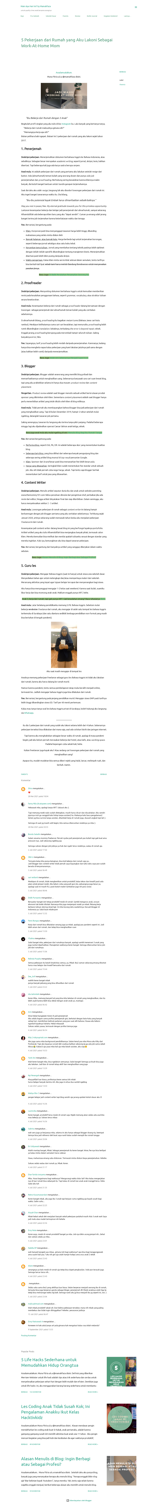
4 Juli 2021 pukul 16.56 (37, 1121)
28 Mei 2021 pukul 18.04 (38, 796)
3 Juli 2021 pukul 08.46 (37, 891)
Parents (65, 16)
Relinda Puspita (34, 959)
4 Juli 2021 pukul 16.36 (37, 1104)
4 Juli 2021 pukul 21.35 (37, 1188)
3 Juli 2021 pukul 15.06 (37, 952)
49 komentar (35, 1444)
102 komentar (35, 1392)
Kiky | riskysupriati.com (37, 1037)
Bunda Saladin (34, 834)
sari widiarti (33, 877)
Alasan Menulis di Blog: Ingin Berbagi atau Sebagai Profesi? (69, 557)
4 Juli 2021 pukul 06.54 (37, 1030)
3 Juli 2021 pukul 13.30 (37, 931)
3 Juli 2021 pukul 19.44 (37, 969)
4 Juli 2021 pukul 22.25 (37, 1205)
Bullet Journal (92, 16)
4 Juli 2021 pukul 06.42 (37, 1005)
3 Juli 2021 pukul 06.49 (37, 870)
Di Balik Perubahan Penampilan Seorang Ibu (69, 274)
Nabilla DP (32, 1248)
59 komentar (35, 1491)
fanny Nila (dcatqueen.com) (39, 804)
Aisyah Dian (33, 1212)
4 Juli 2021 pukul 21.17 (37, 1167)
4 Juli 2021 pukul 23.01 (37, 1241)
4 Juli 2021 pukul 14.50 (37, 1086)
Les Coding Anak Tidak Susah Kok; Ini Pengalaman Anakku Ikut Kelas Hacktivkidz (55, 1412)
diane (30, 1266)
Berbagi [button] (122, 72)
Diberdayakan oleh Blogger (80, 1500)
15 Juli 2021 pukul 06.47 (38, 1314)
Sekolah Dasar (51, 16)
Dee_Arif (31, 976)
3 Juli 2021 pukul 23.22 (37, 987)
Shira (30, 788)
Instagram (66, 124)
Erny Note (32, 1230)
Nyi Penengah (33, 1075)
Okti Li (30, 857)
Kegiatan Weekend (110, 16)
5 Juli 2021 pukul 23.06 (37, 1297)
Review (77, 16)
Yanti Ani (32, 1058)
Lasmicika (32, 1111)
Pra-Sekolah (34, 16)
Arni (30, 1012)
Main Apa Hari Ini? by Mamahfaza (36, 6)
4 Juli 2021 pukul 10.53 (37, 1050)
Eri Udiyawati (33, 1146)
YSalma (31, 938)
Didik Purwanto (34, 898)
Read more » (93, 1392)
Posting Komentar (28, 1335)
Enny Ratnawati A (35, 1322)
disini (102, 599)
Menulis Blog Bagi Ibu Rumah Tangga (85, 432)
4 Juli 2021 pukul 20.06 (37, 1139)
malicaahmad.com (36, 1304)
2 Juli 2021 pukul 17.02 (37, 850)
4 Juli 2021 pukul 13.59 (37, 1068)
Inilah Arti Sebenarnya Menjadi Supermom (69, 358)
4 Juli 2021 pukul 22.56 (37, 1223)
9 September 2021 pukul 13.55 (40, 1329)
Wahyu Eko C (33, 1093)
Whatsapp (28, 713)
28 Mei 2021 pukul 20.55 (38, 827)
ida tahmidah (33, 994)
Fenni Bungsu (33, 921)
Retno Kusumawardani (37, 1195)
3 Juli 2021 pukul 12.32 (37, 913)
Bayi (22, 16)
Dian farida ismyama (37, 1174)
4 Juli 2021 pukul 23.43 (37, 1258)
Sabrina (31, 1129)
